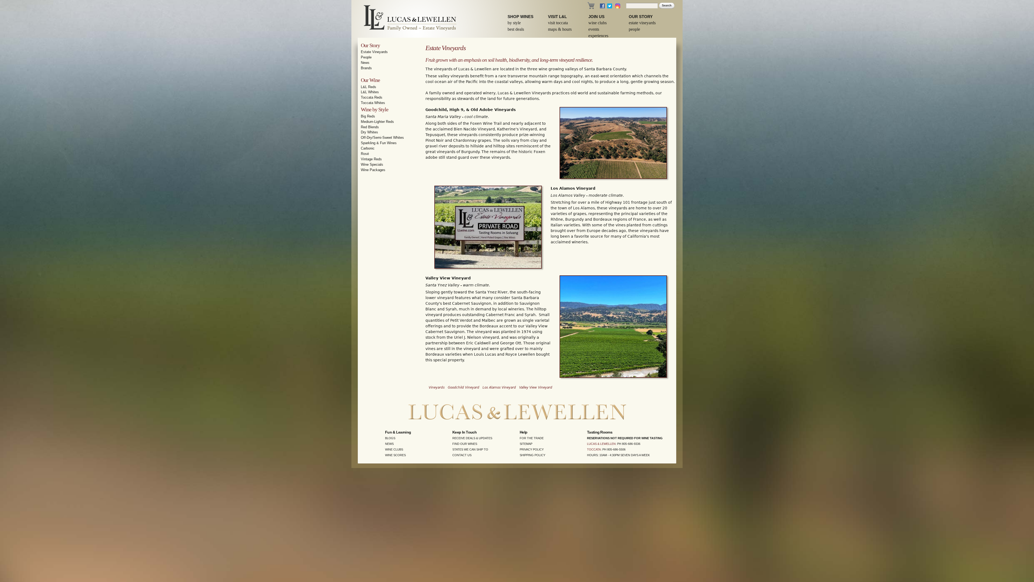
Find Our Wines (464, 443)
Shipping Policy (532, 455)
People (634, 29)
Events (593, 29)
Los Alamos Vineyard (499, 387)
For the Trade (532, 438)
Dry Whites (369, 132)
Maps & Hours (560, 29)
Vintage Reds (371, 159)
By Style (514, 22)
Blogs (390, 438)
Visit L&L (557, 16)
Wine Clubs (597, 22)
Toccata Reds (371, 97)
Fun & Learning (398, 432)
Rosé (365, 154)
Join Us (596, 16)
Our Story (641, 16)
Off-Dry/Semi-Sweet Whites (382, 138)
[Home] (406, 19)
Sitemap (526, 443)
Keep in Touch (464, 432)
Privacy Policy (532, 449)
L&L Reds (368, 87)
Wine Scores (395, 455)
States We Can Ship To (470, 449)
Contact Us (461, 455)
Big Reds (368, 116)
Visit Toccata (558, 22)
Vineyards (437, 387)
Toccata (594, 449)
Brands (366, 68)
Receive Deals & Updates (472, 438)
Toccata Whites (373, 103)
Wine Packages (373, 170)
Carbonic (368, 148)
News (365, 63)
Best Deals (516, 29)
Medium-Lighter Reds (377, 122)
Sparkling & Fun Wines (379, 143)
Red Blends (370, 127)
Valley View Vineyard (535, 387)
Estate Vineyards (642, 22)
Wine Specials (372, 164)
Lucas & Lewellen (601, 443)
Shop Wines (520, 16)
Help (523, 432)
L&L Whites (370, 92)
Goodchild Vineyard (463, 387)
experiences (598, 35)
